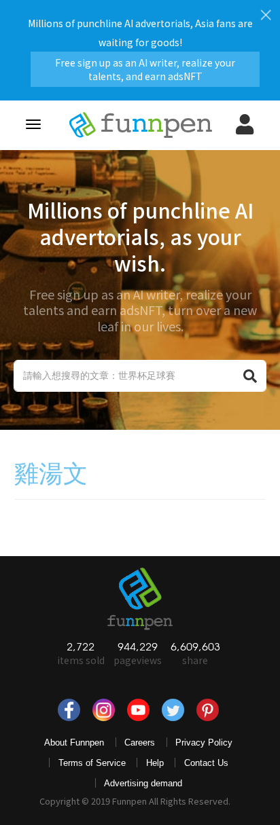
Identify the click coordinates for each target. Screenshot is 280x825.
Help (155, 763)
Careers (139, 742)
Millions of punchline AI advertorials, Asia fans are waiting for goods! (140, 45)
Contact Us (206, 763)
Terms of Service (92, 763)
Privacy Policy (203, 742)
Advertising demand (143, 783)
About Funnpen (74, 742)
